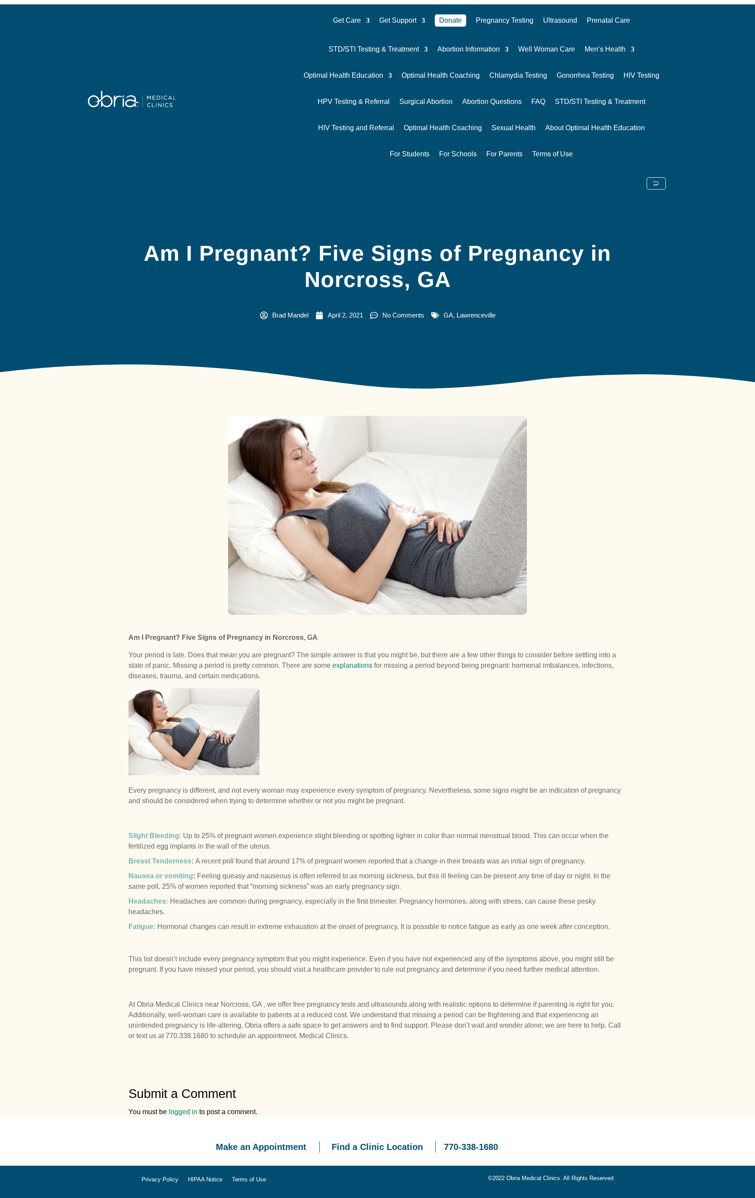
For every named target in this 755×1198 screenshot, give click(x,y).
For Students (409, 154)
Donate (450, 20)
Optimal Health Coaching (441, 75)
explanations (352, 665)
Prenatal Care (608, 20)
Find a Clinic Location (377, 1147)
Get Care (347, 20)
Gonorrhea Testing (585, 75)
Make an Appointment (261, 1147)
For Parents (504, 154)
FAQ (538, 101)
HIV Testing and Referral (356, 127)
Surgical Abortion (426, 101)
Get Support (397, 20)
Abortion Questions (492, 101)
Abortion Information (468, 49)
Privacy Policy (160, 1180)
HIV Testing (641, 75)
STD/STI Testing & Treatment (374, 49)
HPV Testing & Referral (354, 101)
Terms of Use (552, 154)
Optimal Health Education (343, 75)
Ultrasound (560, 20)
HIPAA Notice (205, 1180)
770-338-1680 (471, 1147)
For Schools (458, 154)
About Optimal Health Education (595, 127)
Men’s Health (605, 49)
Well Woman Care (546, 49)
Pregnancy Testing (504, 20)
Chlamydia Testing (518, 75)
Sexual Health (514, 127)
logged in (183, 1111)
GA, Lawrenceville (469, 315)
